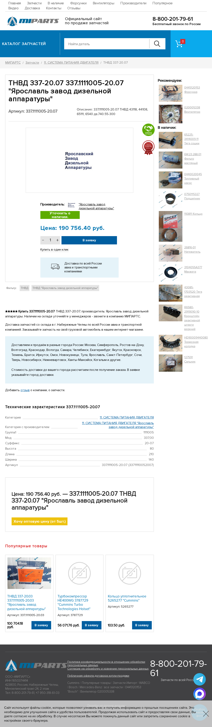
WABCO (144, 683)
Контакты (53, 8)
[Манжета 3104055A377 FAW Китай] (170, 273)
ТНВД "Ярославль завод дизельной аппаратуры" (65, 288)
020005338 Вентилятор (192, 110)
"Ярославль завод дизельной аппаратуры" (96, 206)
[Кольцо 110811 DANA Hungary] (170, 226)
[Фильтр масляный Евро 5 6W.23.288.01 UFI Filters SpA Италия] (170, 160)
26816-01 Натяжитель (192, 250)
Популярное (162, 3)
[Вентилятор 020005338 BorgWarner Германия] (170, 114)
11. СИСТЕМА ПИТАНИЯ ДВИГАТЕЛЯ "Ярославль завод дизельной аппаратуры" (118, 425)
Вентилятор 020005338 (97, 691)
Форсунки (78, 3)
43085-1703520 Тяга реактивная (193, 292)
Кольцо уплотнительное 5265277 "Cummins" (127, 598)
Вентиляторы (103, 3)
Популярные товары (96, 683)
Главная (14, 3)
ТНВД (24, 288)
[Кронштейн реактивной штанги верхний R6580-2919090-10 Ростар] (170, 318)
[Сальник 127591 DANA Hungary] (170, 363)
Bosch (73, 687)
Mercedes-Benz (91, 687)
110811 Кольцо (193, 214)
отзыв (25, 390)
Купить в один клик (54, 250)
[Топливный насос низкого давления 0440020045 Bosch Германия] (170, 180)
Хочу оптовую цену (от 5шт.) (40, 521)
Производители (133, 3)
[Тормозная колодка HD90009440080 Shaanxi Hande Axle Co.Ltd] (170, 343)
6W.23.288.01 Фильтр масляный (192, 159)
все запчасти (113, 687)
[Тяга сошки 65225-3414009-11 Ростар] (170, 140)
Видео (13, 8)
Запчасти (34, 3)
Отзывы (73, 8)
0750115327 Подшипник (192, 196)
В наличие (56, 3)
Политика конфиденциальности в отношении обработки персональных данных (106, 663)
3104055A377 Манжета (193, 269)
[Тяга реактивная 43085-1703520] (170, 293)
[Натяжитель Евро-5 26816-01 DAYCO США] (170, 253)
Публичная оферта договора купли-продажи (98, 675)
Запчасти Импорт (125, 683)
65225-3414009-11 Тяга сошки (191, 139)
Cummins (73, 683)
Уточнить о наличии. (60, 215)
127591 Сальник (189, 359)
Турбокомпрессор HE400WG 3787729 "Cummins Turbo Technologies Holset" (74, 602)
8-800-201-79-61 (173, 19)
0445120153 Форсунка (192, 90)
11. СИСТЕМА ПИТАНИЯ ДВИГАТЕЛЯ (127, 417)
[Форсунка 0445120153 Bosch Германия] (170, 93)
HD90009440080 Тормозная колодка (196, 342)
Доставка (32, 8)
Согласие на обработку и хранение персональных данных (108, 668)
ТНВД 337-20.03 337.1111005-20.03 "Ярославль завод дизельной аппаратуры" (26, 602)
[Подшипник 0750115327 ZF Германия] (170, 200)
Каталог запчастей (24, 43)
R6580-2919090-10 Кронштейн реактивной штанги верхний (192, 318)
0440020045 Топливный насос (193, 178)
